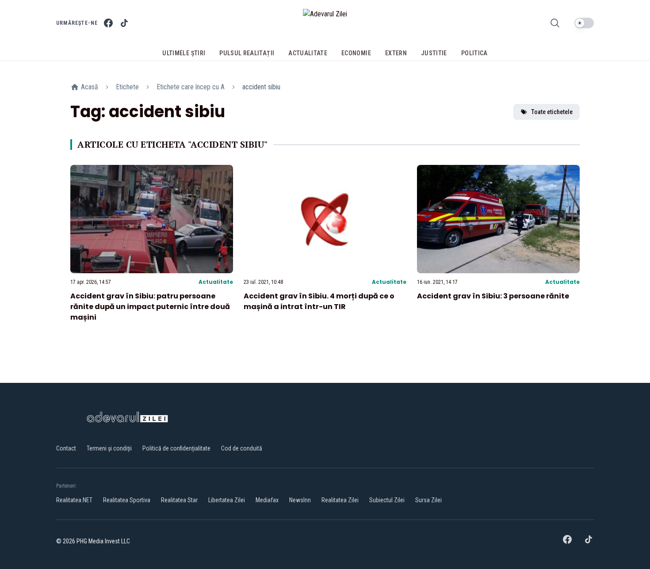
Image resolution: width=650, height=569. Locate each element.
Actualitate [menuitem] (307, 53)
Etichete (127, 87)
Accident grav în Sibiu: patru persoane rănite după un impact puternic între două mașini (150, 306)
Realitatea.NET (74, 500)
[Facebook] (108, 23)
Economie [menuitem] (356, 53)
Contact (66, 448)
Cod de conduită (241, 448)
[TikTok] (124, 23)
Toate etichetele (552, 111)
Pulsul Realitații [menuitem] (246, 53)
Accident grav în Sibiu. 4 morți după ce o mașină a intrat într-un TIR (319, 301)
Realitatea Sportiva (126, 500)
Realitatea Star (179, 500)
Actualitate (216, 282)
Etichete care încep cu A (191, 87)
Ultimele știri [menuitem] (183, 53)
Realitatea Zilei (340, 500)
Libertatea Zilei (226, 500)
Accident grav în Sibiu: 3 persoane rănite (493, 296)
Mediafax (267, 500)
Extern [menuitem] (396, 53)
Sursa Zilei (428, 500)
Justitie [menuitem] (434, 53)
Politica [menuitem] (474, 53)
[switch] (584, 23)
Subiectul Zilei (387, 500)
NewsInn (300, 500)
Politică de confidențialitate (176, 448)
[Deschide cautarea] (555, 23)
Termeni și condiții (109, 448)
